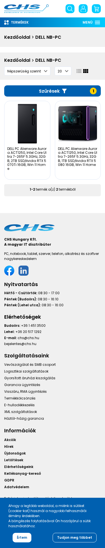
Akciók (10, 439)
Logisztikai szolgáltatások (26, 371)
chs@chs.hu (28, 337)
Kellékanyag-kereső (22, 473)
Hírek (8, 446)
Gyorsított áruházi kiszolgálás (29, 378)
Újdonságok (15, 453)
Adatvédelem (16, 487)
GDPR (9, 480)
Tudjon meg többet (74, 537)
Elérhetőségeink (18, 466)
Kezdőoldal (17, 37)
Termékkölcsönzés (20, 398)
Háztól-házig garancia (24, 418)
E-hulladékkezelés (19, 405)
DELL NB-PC (48, 37)
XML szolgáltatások (20, 411)
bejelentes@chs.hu (20, 343)
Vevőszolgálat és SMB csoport (30, 364)
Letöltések (13, 460)
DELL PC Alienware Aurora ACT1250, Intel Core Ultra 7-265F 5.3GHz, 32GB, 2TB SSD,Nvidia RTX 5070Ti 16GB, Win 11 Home (26, 158)
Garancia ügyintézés (22, 384)
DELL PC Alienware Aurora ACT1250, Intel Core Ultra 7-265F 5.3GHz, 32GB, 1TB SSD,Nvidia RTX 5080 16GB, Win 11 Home (77, 156)
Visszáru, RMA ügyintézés (25, 391)
